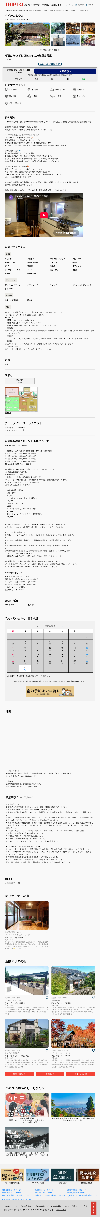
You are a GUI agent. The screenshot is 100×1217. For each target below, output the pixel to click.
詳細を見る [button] (61, 1210)
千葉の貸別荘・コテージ (11, 1192)
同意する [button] (93, 1208)
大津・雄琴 (83, 10)
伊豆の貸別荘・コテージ (44, 1189)
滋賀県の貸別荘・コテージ (66, 10)
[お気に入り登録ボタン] (47, 932)
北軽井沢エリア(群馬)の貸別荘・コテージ (82, 1196)
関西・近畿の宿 (19, 1074)
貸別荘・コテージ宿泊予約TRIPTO (18, 10)
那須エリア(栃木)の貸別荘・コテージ (16, 1195)
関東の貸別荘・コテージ (11, 1189)
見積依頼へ (65, 71)
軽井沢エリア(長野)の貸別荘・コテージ (50, 1195)
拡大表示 (8, 413)
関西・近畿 (49, 10)
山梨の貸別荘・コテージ (44, 1192)
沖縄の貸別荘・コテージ (76, 1189)
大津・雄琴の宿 (81, 1074)
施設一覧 (38, 10)
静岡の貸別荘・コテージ (76, 1192)
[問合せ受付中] (25, 670)
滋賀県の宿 (50, 1074)
